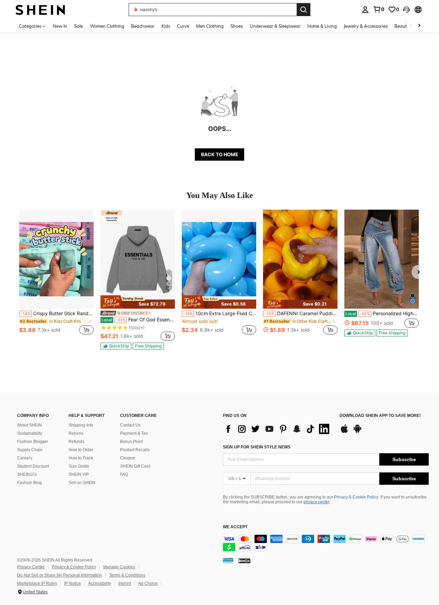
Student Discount (33, 466)
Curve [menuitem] (183, 26)
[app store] (344, 432)
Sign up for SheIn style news (256, 447)
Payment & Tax (134, 433)
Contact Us (130, 425)
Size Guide (79, 466)
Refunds (76, 441)
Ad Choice (148, 583)
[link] (378, 9)
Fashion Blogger (32, 441)
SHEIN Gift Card (135, 466)
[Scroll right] (419, 26)
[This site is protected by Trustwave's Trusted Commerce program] (228, 560)
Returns (76, 433)
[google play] (357, 432)
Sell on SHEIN (82, 482)
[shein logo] (40, 9)
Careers (24, 458)
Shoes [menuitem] (236, 26)
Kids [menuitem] (166, 26)
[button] (406, 9)
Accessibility (99, 583)
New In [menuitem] (60, 26)
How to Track (81, 458)
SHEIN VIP (79, 474)
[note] (137, 301)
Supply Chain (30, 449)
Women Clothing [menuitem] (107, 26)
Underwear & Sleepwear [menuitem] (275, 26)
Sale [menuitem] (78, 26)
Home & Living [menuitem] (322, 26)
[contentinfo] (326, 543)
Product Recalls (135, 449)
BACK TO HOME (219, 154)
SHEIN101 (27, 474)
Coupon (127, 458)
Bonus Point (131, 441)
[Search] (303, 9)
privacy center (316, 501)
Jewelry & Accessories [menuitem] (366, 26)
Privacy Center (31, 567)
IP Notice (72, 583)
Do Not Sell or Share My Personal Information (59, 575)
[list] (278, 429)
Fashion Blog (29, 482)
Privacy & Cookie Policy (356, 497)
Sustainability (29, 433)
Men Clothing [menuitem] (210, 26)
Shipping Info (81, 425)
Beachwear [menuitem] (143, 26)
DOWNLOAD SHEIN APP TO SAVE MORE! (380, 415)
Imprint (124, 583)
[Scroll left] (410, 26)
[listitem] (56, 276)
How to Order (81, 449)
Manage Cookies (119, 567)
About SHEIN (29, 425)
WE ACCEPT (235, 527)
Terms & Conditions (127, 575)
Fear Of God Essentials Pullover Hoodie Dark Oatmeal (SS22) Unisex (138, 319)
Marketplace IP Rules (37, 583)
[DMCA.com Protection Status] (244, 560)
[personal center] (365, 9)
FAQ (124, 474)
